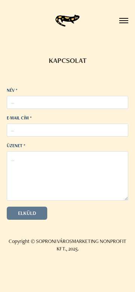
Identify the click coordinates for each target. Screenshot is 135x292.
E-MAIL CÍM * (19, 118)
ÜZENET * (16, 146)
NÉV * (12, 90)
